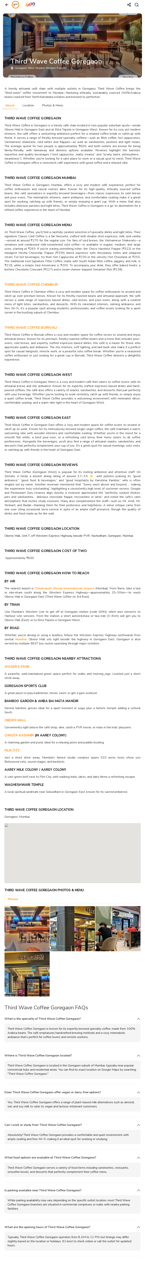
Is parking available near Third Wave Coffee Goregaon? (43, 1190)
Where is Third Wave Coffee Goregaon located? (38, 1056)
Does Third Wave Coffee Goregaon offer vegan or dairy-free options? (53, 1092)
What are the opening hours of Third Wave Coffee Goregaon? (47, 1227)
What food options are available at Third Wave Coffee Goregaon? (50, 1158)
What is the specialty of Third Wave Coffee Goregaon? (43, 1019)
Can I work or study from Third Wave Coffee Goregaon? (43, 1125)
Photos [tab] (13, 899)
